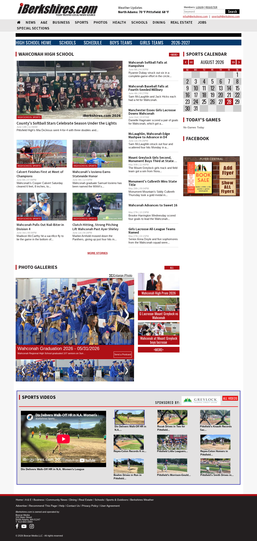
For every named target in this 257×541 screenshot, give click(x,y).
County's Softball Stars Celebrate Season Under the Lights (67, 123)
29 (237, 101)
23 (187, 101)
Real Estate (86, 499)
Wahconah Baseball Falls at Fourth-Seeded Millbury (148, 88)
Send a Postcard (122, 354)
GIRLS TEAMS (151, 42)
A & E (28, 499)
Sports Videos (39, 397)
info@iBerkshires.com (195, 16)
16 (187, 95)
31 (196, 108)
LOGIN (200, 7)
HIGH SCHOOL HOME (33, 42)
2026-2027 (180, 42)
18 (204, 95)
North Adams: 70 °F (132, 12)
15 (237, 88)
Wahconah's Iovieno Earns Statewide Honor (91, 174)
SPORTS (81, 22)
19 (212, 95)
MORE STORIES (97, 253)
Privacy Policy (90, 505)
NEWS (31, 22)
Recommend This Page (43, 505)
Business (38, 499)
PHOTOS (101, 22)
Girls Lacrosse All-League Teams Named (151, 230)
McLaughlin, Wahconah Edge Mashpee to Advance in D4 (149, 135)
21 (229, 95)
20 (220, 95)
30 (187, 108)
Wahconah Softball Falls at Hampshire (147, 64)
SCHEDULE (93, 42)
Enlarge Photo (122, 275)
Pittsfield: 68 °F (157, 12)
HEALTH (119, 22)
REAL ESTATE (181, 22)
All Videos (230, 398)
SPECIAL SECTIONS (33, 28)
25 (204, 101)
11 (204, 88)
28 (229, 101)
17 (195, 95)
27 (220, 101)
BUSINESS (61, 22)
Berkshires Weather (142, 499)
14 (229, 88)
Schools (99, 499)
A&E (44, 22)
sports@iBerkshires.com (226, 16)
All (172, 268)
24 (195, 101)
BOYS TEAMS (121, 42)
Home (19, 499)
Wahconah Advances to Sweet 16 (152, 205)
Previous (23, 315)
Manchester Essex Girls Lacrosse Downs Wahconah (152, 112)
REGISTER (211, 7)
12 (212, 88)
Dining (73, 499)
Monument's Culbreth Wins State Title (152, 183)
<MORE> (174, 54)
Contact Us (73, 505)
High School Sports (29, 117)
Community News (56, 499)
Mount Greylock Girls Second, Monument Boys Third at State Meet (151, 160)
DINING (159, 22)
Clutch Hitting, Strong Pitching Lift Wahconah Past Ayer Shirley (95, 226)
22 (237, 95)
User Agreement (110, 505)
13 (220, 88)
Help (62, 505)
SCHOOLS (139, 22)
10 (196, 88)
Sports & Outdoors (117, 499)
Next (126, 315)
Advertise (21, 505)
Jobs (202, 22)
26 (212, 101)
